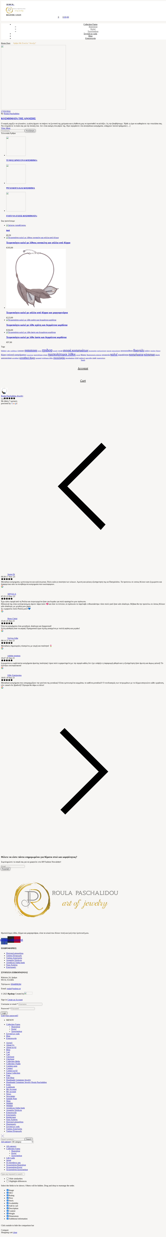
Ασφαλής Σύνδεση (14, 960)
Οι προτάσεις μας (13, 1162)
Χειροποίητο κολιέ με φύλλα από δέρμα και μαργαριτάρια (37, 312)
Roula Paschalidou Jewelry (12, 396)
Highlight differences (18, 1181)
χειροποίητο (101, 358)
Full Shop (10, 1078)
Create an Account (15, 1000)
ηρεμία (78, 355)
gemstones (31, 350)
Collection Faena (13, 1024)
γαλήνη (147, 351)
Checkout (10, 1057)
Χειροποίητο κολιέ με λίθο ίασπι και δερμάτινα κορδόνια (36, 337)
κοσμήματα (136, 354)
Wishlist (9, 1103)
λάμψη (157, 355)
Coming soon (11, 1066)
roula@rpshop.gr (14, 988)
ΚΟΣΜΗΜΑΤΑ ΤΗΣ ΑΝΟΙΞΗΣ (18, 118)
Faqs (8, 1075)
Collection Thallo (13, 1064)
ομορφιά (39, 358)
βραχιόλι (138, 350)
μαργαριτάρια (6, 358)
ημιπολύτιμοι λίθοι (62, 354)
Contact (9, 1068)
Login (4, 1013)
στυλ (77, 358)
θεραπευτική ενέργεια (94, 355)
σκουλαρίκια (70, 358)
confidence (13, 351)
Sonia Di (11, 574)
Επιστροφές (11, 967)
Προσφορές (11, 1124)
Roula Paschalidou (11, 113)
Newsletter (10, 1096)
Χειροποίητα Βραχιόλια (16, 1165)
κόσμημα (149, 354)
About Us (10, 1045)
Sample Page (11, 1099)
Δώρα (8, 1160)
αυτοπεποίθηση (127, 350)
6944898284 (16, 984)
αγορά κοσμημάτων (75, 350)
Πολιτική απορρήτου (14, 953)
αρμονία (109, 351)
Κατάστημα (11, 1117)
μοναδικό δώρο (27, 357)
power (40, 351)
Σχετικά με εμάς (13, 1034)
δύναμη (158, 351)
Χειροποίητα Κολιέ (14, 1167)
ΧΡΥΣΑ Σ (12, 594)
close (15, 1232)
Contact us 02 (12, 1071)
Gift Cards (10, 1158)
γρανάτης (153, 351)
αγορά (60, 351)
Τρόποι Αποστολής (14, 958)
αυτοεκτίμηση (116, 351)
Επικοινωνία (11, 1038)
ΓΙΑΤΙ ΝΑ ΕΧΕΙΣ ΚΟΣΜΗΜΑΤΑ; (21, 216)
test (8, 230)
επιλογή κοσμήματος (16, 354)
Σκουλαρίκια (16, 1031)
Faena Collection (13, 1073)
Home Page (5, 43)
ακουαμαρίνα (93, 351)
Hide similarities (16, 1179)
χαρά (94, 358)
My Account (11, 1089)
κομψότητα (123, 354)
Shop (8, 1101)
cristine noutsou (14, 656)
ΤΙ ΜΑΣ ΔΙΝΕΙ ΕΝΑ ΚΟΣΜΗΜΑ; (21, 160)
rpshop (47, 350)
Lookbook (10, 1087)
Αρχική (9, 1043)
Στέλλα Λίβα (13, 638)
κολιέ (114, 354)
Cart (83, 381)
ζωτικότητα (30, 355)
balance (3, 351)
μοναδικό (15, 358)
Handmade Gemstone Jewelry (18, 1080)
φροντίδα (88, 358)
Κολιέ (13, 1029)
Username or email (9, 1004)
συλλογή (82, 358)
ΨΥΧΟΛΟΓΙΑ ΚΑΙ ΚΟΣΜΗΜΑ (20, 188)
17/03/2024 (5, 111)
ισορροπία (106, 355)
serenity (55, 351)
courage (21, 350)
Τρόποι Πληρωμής (14, 956)
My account (11, 1092)
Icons (8, 1085)
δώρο (3, 354)
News (8, 1094)
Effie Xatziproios (15, 675)
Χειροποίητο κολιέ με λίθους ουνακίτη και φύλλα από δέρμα (38, 242)
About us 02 (11, 1047)
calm (8, 351)
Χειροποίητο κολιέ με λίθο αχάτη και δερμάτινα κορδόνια (36, 325)
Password (6, 1008)
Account (83, 368)
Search (28, 1139)
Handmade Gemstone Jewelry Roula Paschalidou (26, 1082)
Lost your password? (9, 1016)
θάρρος (83, 355)
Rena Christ (12, 618)
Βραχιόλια (15, 1027)
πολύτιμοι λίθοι (47, 358)
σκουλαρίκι (59, 357)
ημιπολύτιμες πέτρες (40, 355)
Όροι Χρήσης (12, 965)
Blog (8, 1036)
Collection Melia (13, 1061)
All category (11, 1146)
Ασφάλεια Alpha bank (15, 962)
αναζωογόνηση (101, 351)
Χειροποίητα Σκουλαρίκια (17, 1169)
